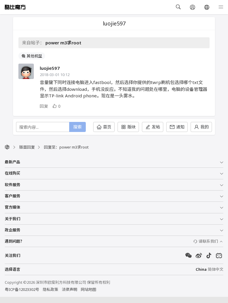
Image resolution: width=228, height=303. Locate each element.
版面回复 (27, 147)
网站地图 (88, 289)
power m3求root (63, 43)
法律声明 (69, 289)
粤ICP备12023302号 (22, 289)
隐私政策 (50, 289)
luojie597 (50, 68)
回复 (44, 106)
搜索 (77, 127)
